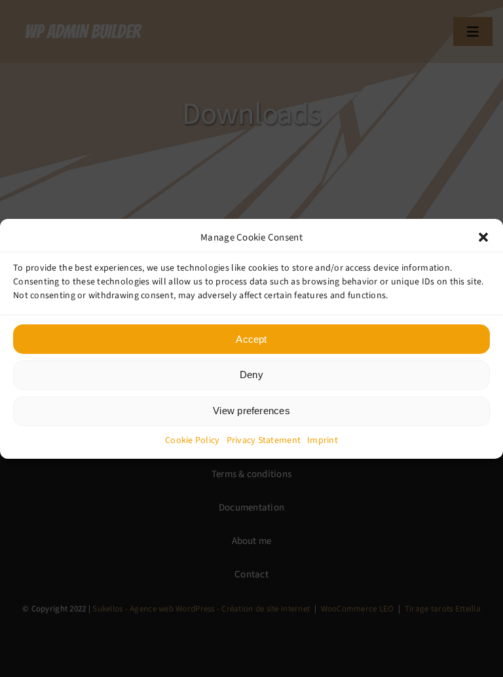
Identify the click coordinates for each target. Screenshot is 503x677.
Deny (251, 374)
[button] (483, 237)
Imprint (322, 439)
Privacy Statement (264, 439)
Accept (251, 338)
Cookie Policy (192, 439)
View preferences (251, 410)
